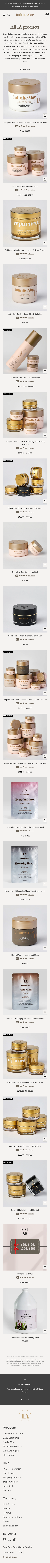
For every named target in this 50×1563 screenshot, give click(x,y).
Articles (6, 1508)
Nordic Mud (9, 1442)
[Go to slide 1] (21, 1399)
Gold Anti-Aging (11, 1450)
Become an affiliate (12, 1517)
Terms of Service (18, 1547)
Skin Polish (8, 1455)
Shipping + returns (12, 1477)
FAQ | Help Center (12, 1469)
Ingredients (8, 1486)
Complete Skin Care (13, 1433)
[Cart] (46, 15)
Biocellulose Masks (12, 1446)
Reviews (7, 1512)
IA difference (9, 1504)
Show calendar (10, 1525)
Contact (7, 1490)
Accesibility (29, 1547)
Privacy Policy (7, 1547)
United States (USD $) (12, 1552)
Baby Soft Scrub (11, 1438)
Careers (7, 1521)
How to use (8, 1473)
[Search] (9, 15)
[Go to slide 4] (28, 1399)
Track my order (10, 1481)
